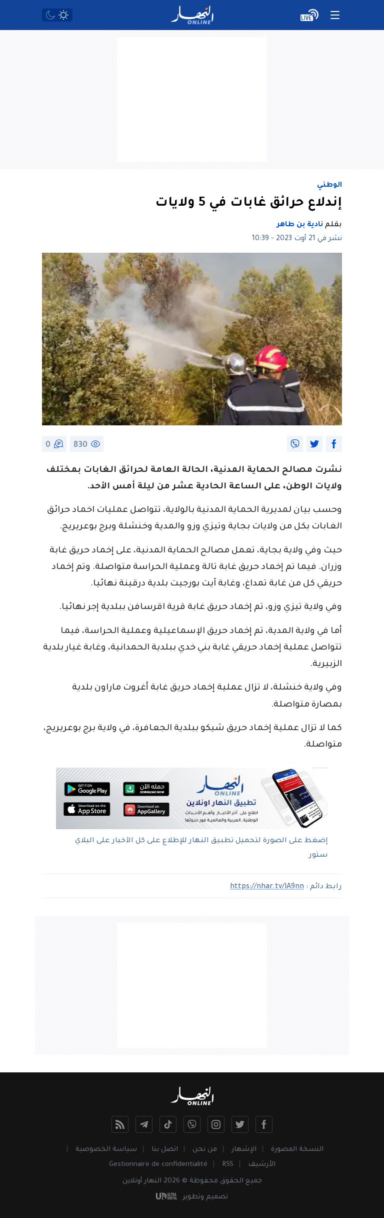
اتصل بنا (165, 1149)
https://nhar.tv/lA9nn (267, 887)
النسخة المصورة (297, 1149)
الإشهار (244, 1149)
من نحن (204, 1149)
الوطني (329, 186)
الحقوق (232, 1181)
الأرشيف (262, 1164)
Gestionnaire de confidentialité (158, 1164)
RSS (228, 1164)
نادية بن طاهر (300, 225)
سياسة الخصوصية (106, 1149)
